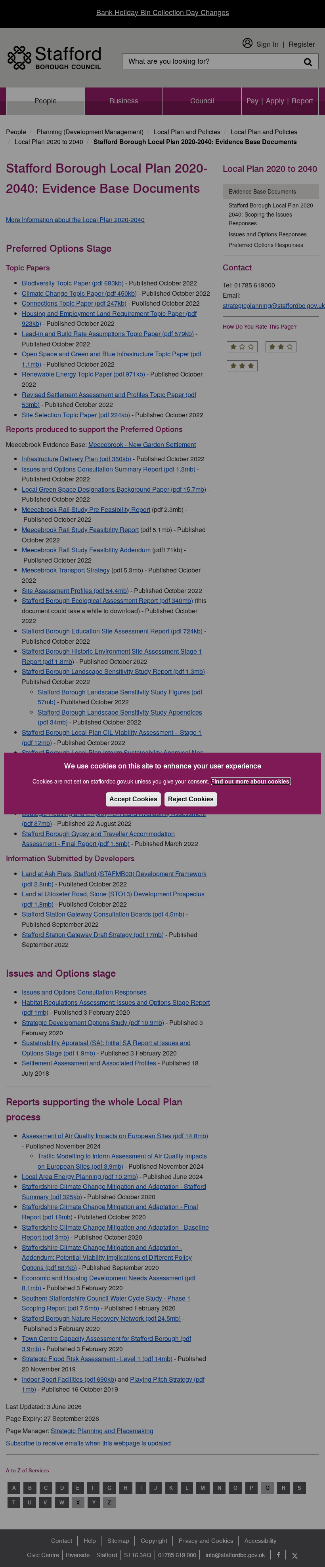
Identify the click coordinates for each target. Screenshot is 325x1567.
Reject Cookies (191, 799)
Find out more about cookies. (251, 781)
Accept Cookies (133, 799)
